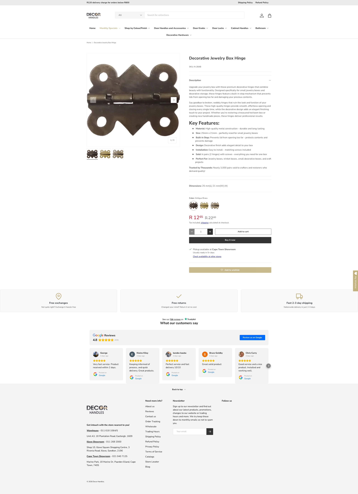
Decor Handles (98, 481)
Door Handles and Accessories (170, 28)
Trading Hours (152, 431)
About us (150, 406)
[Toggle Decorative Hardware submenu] (190, 35)
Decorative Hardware (177, 35)
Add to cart (243, 231)
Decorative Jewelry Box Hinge (105, 42)
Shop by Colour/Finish (136, 28)
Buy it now (230, 240)
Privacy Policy (152, 446)
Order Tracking (152, 421)
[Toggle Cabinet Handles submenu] (250, 28)
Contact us (150, 416)
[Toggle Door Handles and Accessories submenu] (187, 28)
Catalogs (149, 456)
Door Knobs (199, 28)
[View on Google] (96, 354)
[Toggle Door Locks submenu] (226, 28)
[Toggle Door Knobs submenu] (207, 28)
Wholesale (150, 426)
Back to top (177, 389)
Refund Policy (261, 2)
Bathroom (260, 28)
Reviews (149, 411)
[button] (270, 16)
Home (92, 28)
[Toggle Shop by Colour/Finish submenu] (149, 28)
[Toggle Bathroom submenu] (267, 28)
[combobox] (179, 15)
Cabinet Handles (239, 28)
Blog (147, 466)
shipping (204, 222)
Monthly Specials (108, 28)
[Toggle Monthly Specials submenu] (119, 28)
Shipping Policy (245, 2)
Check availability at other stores (207, 256)
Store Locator (152, 461)
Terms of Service (153, 451)
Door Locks (218, 28)
